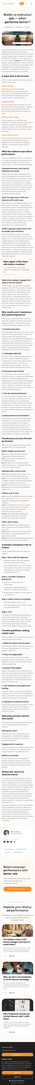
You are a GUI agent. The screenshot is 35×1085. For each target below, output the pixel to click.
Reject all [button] (17, 1077)
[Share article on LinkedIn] (4, 842)
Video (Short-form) (10, 135)
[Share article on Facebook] (11, 842)
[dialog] (17, 1070)
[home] (7, 4)
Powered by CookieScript (17, 1083)
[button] (31, 3)
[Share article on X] (8, 842)
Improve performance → (11, 275)
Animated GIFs (8, 102)
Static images (8, 86)
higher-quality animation (23, 498)
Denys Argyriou (21, 43)
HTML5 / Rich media (10, 117)
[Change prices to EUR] (21, 3)
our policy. (25, 1069)
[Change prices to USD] (26, 3)
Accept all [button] (17, 1072)
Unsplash (28, 43)
